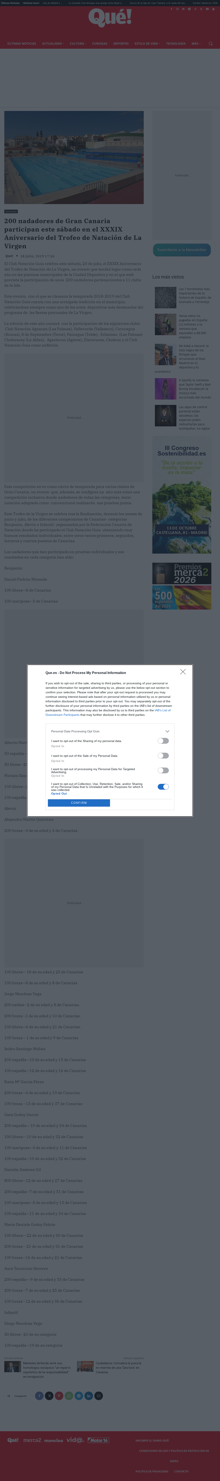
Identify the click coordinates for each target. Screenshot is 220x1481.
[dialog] (110, 740)
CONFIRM (79, 802)
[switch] (163, 741)
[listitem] (110, 731)
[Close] (184, 673)
